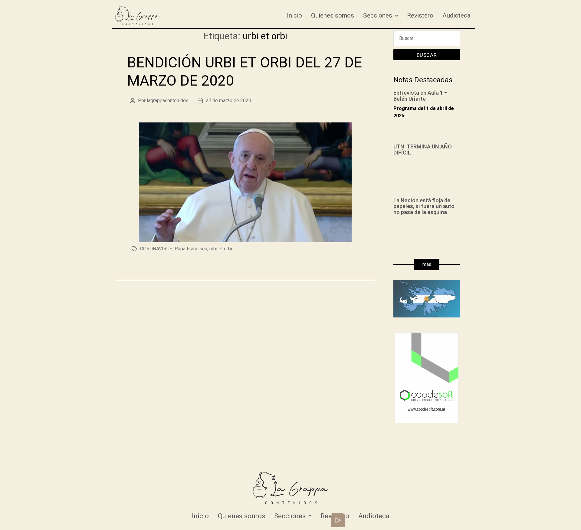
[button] (426, 264)
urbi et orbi (220, 249)
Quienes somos (332, 15)
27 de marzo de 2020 (228, 100)
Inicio (294, 15)
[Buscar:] (426, 40)
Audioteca (456, 15)
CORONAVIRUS (156, 249)
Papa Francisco (191, 249)
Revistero (420, 15)
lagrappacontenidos (168, 100)
